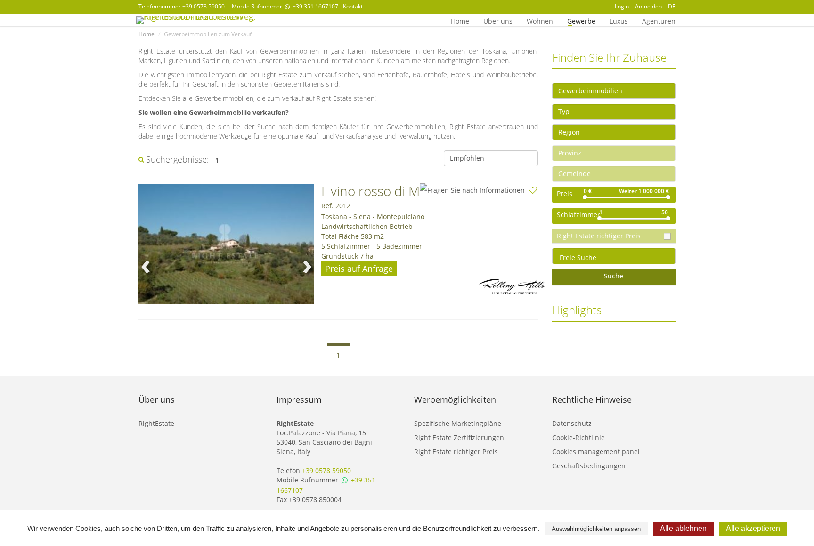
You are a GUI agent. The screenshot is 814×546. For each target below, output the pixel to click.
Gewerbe (581, 20)
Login (622, 6)
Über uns (498, 20)
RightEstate (156, 423)
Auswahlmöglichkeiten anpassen (596, 528)
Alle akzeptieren (753, 528)
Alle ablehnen (683, 528)
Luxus (619, 20)
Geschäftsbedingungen (589, 465)
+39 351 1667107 (314, 6)
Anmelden (648, 6)
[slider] (585, 197)
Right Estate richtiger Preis (456, 451)
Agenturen (659, 20)
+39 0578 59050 (203, 6)
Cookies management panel (596, 451)
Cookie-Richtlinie (578, 437)
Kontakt (353, 6)
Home (460, 20)
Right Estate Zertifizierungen (459, 437)
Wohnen (540, 20)
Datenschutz (572, 423)
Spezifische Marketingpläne (457, 423)
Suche (613, 275)
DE (672, 6)
